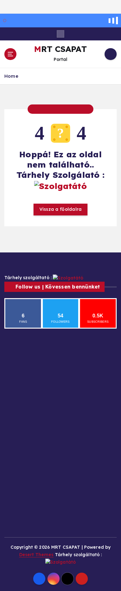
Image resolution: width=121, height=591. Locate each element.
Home (11, 76)
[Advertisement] (23, 361)
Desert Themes (36, 554)
